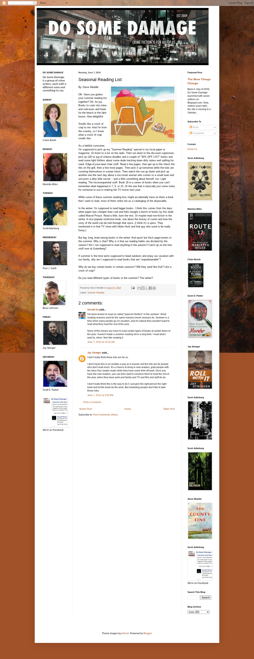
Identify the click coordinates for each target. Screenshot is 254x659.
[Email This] (139, 288)
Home (127, 409)
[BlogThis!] (143, 288)
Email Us (192, 149)
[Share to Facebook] (150, 288)
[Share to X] (147, 288)
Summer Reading (96, 292)
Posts (195, 127)
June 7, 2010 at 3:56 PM (100, 395)
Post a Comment (92, 402)
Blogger (147, 633)
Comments (198, 133)
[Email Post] (132, 288)
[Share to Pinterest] (154, 288)
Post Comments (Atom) (105, 414)
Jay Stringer (94, 352)
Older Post (169, 409)
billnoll (125, 633)
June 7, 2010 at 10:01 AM (101, 342)
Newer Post (85, 409)
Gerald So (92, 309)
